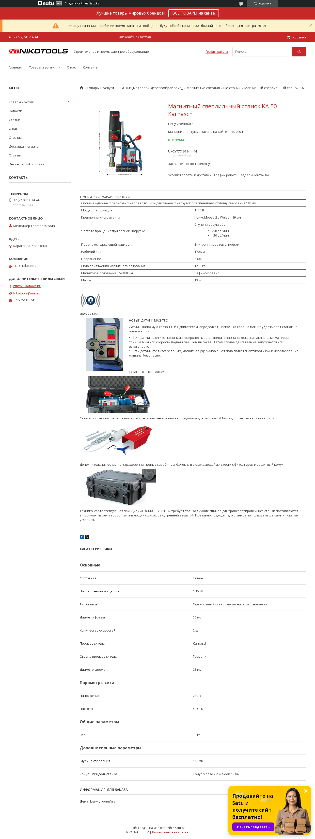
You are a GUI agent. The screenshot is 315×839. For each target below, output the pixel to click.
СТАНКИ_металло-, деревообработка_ (150, 88)
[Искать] (299, 51)
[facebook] (82, 537)
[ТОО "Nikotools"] (38, 52)
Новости (15, 111)
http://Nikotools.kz (27, 286)
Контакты (90, 67)
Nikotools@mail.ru (26, 293)
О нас (71, 67)
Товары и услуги (41, 67)
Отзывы (15, 137)
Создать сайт (74, 3)
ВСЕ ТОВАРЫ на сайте (193, 13)
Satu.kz (180, 828)
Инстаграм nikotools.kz (26, 164)
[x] (87, 537)
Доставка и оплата (24, 146)
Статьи (14, 120)
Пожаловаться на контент (171, 832)
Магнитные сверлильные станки (213, 88)
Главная (15, 67)
